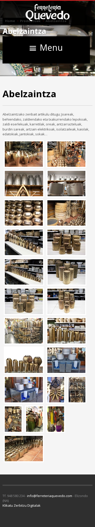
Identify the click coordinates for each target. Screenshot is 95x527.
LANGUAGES (17, 30)
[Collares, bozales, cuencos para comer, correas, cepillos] (55, 419)
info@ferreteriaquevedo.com (49, 495)
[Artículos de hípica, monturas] (34, 419)
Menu (51, 47)
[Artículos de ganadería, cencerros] (23, 330)
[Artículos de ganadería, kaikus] (65, 360)
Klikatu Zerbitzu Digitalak (22, 505)
